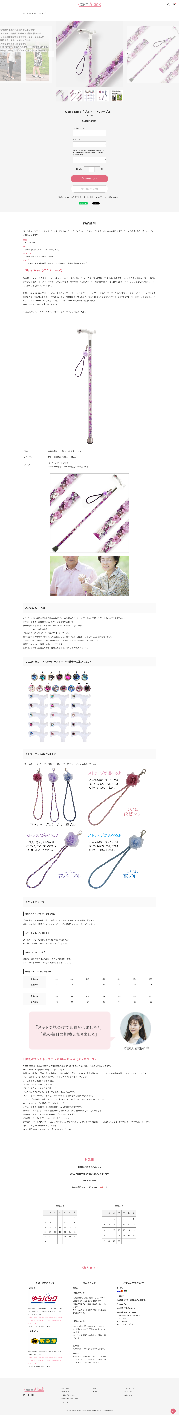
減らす (86, 169)
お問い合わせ (128, 1395)
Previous (51, 54)
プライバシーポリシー (68, 1402)
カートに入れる (91, 178)
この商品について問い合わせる (107, 197)
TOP (24, 13)
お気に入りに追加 (91, 189)
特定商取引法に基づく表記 (82, 197)
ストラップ (76, 139)
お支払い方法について (68, 1395)
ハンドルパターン (79, 128)
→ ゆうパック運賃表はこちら (39, 1326)
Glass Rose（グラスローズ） (38, 13)
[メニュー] (4, 4)
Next (128, 54)
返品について (64, 197)
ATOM (95, 1392)
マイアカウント (129, 1388)
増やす (97, 169)
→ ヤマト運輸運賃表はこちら (39, 1366)
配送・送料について (68, 1388)
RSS (94, 1388)
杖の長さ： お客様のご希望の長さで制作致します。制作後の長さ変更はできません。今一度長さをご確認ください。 (89, 152)
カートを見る (128, 1392)
